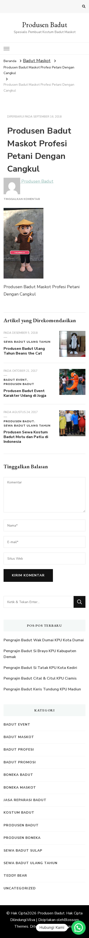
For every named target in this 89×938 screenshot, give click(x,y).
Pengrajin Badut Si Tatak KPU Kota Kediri (40, 667)
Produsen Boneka (22, 838)
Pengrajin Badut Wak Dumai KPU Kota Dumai (44, 640)
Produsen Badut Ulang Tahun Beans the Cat (24, 351)
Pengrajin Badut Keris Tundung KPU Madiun (42, 689)
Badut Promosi (20, 762)
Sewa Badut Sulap (23, 850)
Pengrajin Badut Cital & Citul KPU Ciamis (40, 678)
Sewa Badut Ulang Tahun (27, 342)
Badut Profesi (19, 749)
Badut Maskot (37, 60)
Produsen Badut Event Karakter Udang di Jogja (25, 393)
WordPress (64, 926)
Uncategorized (20, 888)
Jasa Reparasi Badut (25, 800)
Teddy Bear (15, 875)
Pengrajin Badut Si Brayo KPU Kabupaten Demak (40, 654)
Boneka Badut (18, 775)
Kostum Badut (19, 812)
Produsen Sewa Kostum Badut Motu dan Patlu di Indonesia (26, 437)
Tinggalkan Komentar (22, 199)
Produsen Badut (44, 24)
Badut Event (15, 380)
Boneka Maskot (20, 787)
